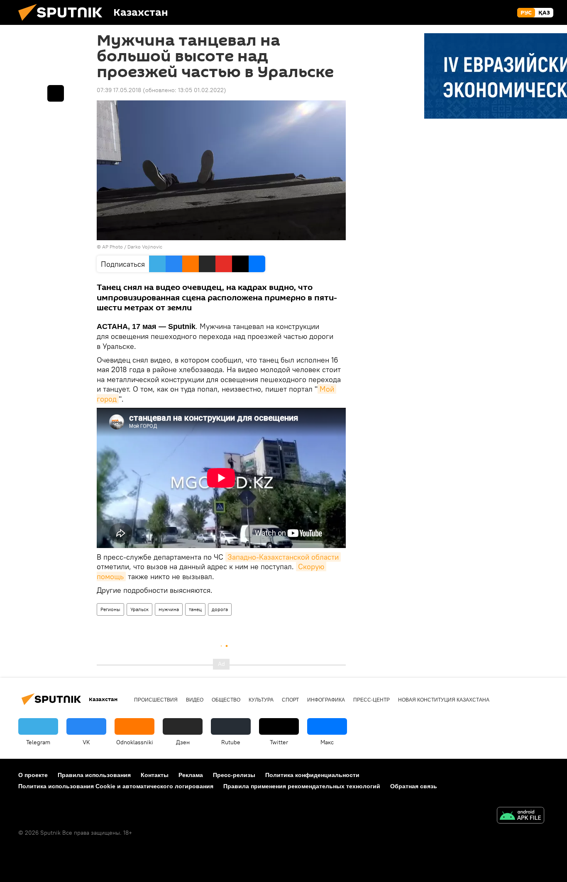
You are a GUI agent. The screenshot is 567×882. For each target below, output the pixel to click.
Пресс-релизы (234, 775)
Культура (261, 700)
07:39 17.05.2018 (119, 90)
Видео (194, 700)
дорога (220, 609)
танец (195, 609)
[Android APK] (520, 816)
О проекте (33, 775)
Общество (226, 700)
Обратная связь (413, 786)
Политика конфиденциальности (312, 775)
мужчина (169, 609)
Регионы (110, 609)
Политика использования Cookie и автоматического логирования (115, 786)
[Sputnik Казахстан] (63, 23)
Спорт (290, 700)
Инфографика (326, 700)
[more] (55, 93)
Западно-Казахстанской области (283, 557)
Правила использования (94, 775)
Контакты (155, 775)
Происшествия (156, 700)
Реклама (190, 775)
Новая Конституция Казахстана (443, 700)
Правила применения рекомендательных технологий (301, 786)
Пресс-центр (371, 700)
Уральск (139, 609)
